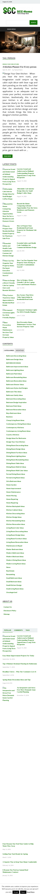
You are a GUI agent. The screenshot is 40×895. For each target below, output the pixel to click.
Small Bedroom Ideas (13, 582)
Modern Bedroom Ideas (14, 556)
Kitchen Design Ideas (14, 517)
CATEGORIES (9, 350)
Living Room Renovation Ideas (17, 542)
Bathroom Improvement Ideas (17, 366)
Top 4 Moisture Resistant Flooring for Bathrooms (20, 664)
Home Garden (11, 485)
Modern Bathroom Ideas (15, 553)
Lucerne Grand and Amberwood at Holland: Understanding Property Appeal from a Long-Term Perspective (26, 173)
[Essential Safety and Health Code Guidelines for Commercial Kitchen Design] (9, 243)
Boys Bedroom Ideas (13, 413)
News (8, 567)
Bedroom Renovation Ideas (16, 409)
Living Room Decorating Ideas (17, 531)
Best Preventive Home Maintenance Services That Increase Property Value (26, 324)
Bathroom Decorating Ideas (16, 356)
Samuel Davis (18, 70)
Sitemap (7, 614)
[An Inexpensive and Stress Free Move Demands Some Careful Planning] (9, 688)
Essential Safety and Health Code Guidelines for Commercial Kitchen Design (26, 245)
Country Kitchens (12, 435)
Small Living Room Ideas (14, 589)
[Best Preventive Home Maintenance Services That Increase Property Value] (9, 322)
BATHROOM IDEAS (13, 363)
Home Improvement (13, 488)
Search (33, 22)
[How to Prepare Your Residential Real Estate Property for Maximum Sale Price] (9, 226)
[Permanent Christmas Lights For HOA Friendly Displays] (9, 310)
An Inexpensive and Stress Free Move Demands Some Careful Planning (26, 690)
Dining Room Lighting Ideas (16, 456)
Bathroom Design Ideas (14, 359)
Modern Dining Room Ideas (16, 560)
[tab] (9, 350)
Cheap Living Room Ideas (15, 420)
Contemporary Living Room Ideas (18, 431)
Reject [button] (23, 892)
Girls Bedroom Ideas (13, 481)
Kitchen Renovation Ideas (15, 524)
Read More (7, 156)
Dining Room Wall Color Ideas (17, 470)
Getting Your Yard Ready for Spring (15, 854)
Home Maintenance (13, 492)
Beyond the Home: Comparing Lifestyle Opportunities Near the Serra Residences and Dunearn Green (27, 208)
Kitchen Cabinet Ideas (14, 510)
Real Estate (10, 571)
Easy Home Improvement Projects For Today (18, 656)
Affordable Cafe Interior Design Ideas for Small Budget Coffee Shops (25, 191)
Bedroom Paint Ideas (13, 406)
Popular (7, 630)
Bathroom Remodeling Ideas (16, 377)
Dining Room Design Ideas (15, 449)
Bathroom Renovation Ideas (16, 381)
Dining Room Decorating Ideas (17, 445)
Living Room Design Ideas (15, 535)
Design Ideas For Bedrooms (16, 438)
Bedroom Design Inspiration (16, 402)
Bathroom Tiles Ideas (14, 392)
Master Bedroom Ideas (14, 549)
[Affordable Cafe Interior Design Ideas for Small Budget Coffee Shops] (9, 189)
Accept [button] (16, 892)
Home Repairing (12, 499)
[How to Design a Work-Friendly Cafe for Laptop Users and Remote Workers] (9, 280)
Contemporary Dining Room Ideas (18, 424)
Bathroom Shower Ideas (15, 384)
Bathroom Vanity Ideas (14, 395)
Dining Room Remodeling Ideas (17, 460)
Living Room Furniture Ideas (16, 538)
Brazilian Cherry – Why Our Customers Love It (19, 672)
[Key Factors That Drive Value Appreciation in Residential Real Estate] (9, 295)
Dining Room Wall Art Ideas (16, 467)
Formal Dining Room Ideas (15, 474)
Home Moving (11, 495)
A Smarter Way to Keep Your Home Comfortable (20, 862)
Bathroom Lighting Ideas (15, 370)
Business (9, 417)
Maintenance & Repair (14, 546)
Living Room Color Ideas (15, 528)
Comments (18, 630)
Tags (28, 630)
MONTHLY (20, 350)
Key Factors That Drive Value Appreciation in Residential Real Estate (25, 297)
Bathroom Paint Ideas (14, 374)
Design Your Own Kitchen (11, 64)
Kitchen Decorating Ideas (15, 513)
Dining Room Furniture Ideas (16, 452)
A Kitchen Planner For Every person (19, 67)
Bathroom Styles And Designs (17, 388)
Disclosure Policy (10, 610)
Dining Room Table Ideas (15, 463)
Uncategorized (11, 592)
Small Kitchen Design (14, 585)
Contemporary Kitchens (15, 427)
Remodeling (10, 574)
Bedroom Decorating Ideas (16, 399)
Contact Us (8, 607)
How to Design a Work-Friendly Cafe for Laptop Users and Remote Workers (26, 282)
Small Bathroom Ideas (14, 578)
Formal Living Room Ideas (15, 478)
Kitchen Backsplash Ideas (15, 506)
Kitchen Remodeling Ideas (15, 521)
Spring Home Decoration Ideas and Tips (17, 680)
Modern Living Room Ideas (16, 564)
